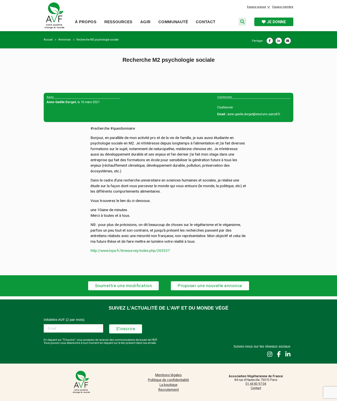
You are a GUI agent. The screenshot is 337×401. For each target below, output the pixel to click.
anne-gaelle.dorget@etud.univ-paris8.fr (253, 114)
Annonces (64, 39)
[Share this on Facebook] (269, 40)
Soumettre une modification (123, 285)
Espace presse (256, 7)
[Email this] (287, 40)
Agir (145, 22)
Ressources (118, 22)
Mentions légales (168, 375)
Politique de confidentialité (168, 380)
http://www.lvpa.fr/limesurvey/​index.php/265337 (130, 250)
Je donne (276, 21)
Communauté (173, 22)
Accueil (48, 39)
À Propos (86, 22)
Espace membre (282, 7)
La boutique (168, 385)
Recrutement (168, 390)
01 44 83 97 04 (256, 384)
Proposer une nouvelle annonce (210, 285)
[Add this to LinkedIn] (278, 40)
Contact (205, 22)
